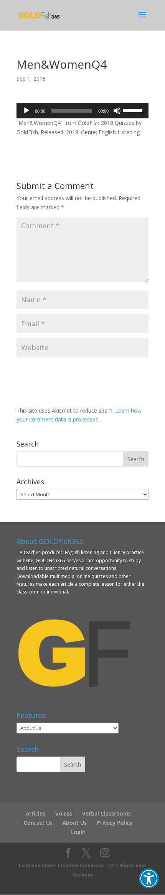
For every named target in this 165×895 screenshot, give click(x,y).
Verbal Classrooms (106, 813)
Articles (35, 813)
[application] (82, 110)
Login (78, 832)
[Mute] (117, 111)
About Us (75, 822)
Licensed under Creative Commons (61, 865)
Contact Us (38, 822)
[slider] (134, 110)
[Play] (26, 111)
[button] (149, 878)
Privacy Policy (115, 822)
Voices (63, 813)
